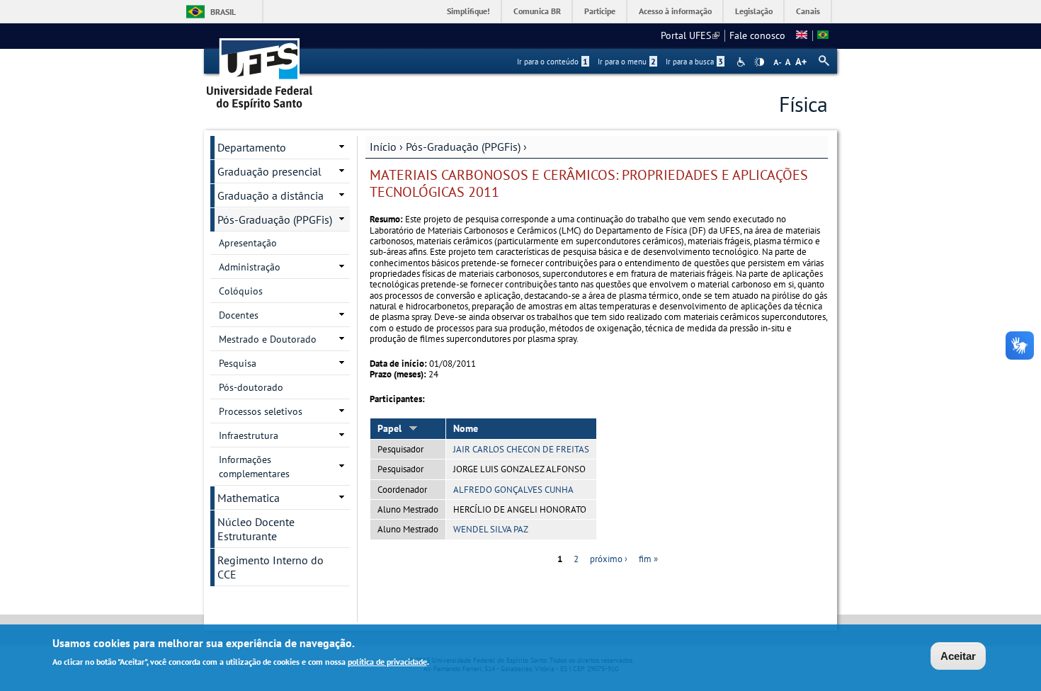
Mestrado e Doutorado (268, 339)
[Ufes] (260, 69)
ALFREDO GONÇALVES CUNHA (513, 490)
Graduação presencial (269, 171)
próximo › (608, 559)
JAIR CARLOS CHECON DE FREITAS (521, 449)
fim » (648, 559)
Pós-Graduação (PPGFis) (463, 146)
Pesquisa (237, 363)
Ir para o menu (627, 62)
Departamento (251, 147)
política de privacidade (387, 661)
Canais (808, 11)
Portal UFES (690, 35)
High (759, 62)
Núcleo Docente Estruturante (256, 529)
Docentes (238, 315)
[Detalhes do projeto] (823, 35)
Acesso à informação (675, 11)
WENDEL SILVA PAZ (490, 529)
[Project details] (801, 35)
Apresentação (248, 242)
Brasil (223, 11)
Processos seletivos (260, 411)
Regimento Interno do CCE (270, 567)
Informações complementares (254, 466)
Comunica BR (537, 11)
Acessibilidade (742, 62)
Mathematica (248, 498)
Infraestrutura (248, 435)
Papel (389, 428)
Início (383, 146)
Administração (249, 267)
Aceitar (958, 656)
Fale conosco (757, 35)
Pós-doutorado (251, 387)
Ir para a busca (694, 62)
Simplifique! (468, 11)
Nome (465, 428)
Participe (599, 11)
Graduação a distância (270, 195)
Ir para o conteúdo (552, 62)
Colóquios (241, 291)
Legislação (754, 11)
